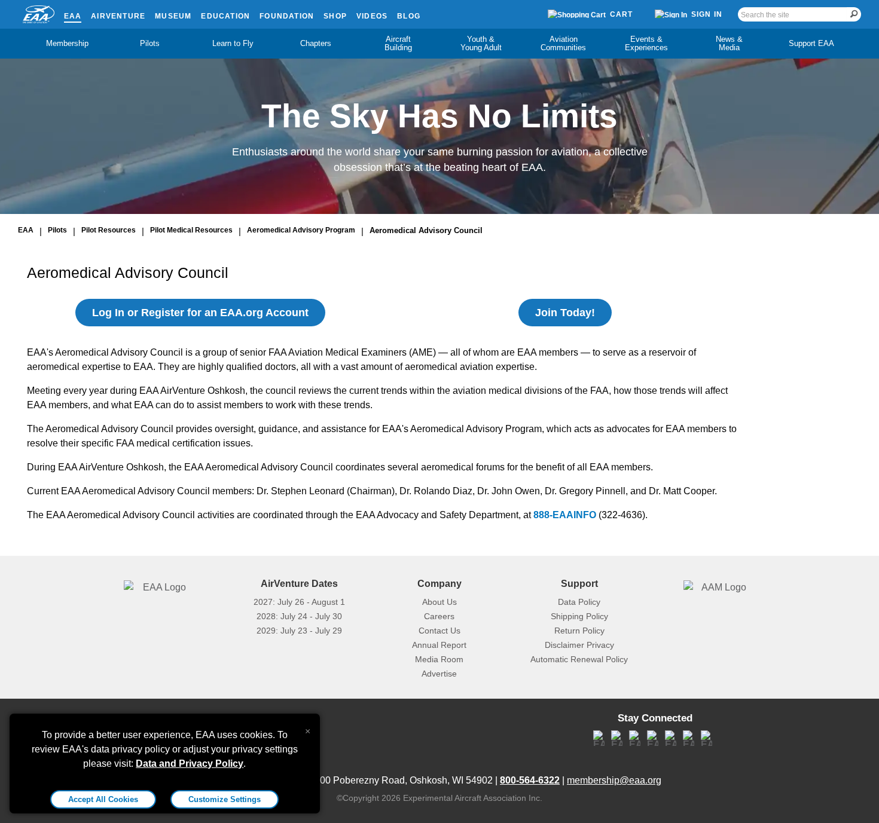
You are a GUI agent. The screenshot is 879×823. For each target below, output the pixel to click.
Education (225, 16)
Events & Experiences (646, 43)
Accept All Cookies (103, 799)
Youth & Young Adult (481, 43)
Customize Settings (224, 799)
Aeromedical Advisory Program (301, 230)
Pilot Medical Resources (191, 230)
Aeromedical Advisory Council (426, 230)
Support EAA (811, 43)
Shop (335, 16)
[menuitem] (67, 44)
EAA (73, 16)
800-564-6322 (530, 780)
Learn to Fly (233, 43)
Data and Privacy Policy (189, 763)
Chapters (315, 43)
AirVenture (118, 16)
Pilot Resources (108, 230)
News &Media (729, 43)
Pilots (150, 43)
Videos (371, 16)
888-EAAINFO (564, 515)
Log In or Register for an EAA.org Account (200, 313)
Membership (67, 43)
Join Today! (565, 313)
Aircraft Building (398, 43)
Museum (173, 16)
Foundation (287, 16)
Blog (408, 16)
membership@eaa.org (614, 780)
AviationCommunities (563, 43)
